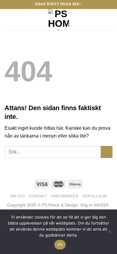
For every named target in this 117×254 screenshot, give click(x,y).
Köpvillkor (94, 196)
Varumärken (64, 196)
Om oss (17, 196)
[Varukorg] (109, 19)
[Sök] (18, 19)
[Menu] (8, 19)
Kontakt (38, 196)
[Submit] (106, 152)
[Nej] (109, 233)
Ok (60, 244)
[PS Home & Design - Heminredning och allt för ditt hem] (58, 19)
